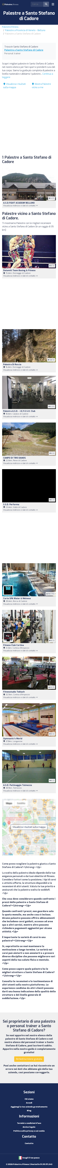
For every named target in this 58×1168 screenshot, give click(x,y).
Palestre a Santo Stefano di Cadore (23, 50)
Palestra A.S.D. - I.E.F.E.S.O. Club (19, 411)
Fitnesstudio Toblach (14, 692)
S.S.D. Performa (11, 504)
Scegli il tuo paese (31, 1158)
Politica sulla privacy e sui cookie (29, 1131)
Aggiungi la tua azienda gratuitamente (29, 1107)
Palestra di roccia (12, 364)
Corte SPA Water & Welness (17, 598)
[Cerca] (46, 4)
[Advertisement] (29, 123)
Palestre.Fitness (10, 26)
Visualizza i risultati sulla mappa (29, 827)
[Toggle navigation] (53, 4)
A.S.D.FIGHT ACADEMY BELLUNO (19, 203)
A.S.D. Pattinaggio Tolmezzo (17, 785)
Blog (29, 1110)
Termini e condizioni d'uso (29, 1123)
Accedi (29, 1103)
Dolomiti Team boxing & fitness (19, 270)
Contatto (29, 1143)
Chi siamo (29, 1099)
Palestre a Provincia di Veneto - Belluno (25, 30)
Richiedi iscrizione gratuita (29, 1059)
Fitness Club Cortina (13, 645)
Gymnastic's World (12, 738)
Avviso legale (29, 1127)
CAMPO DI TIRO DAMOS (14, 458)
